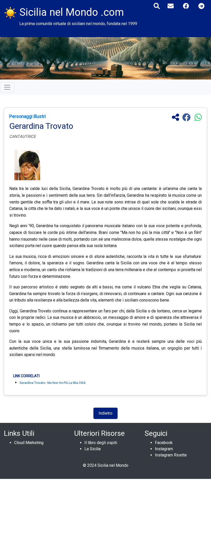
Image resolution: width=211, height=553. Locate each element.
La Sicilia (92, 448)
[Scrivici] (171, 6)
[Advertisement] (105, 515)
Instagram (164, 448)
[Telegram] (201, 6)
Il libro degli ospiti (100, 442)
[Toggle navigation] (7, 87)
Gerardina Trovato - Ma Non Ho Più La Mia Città (52, 383)
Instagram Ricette (171, 455)
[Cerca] (157, 6)
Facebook (164, 442)
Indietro (105, 413)
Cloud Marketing (28, 442)
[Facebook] (186, 6)
